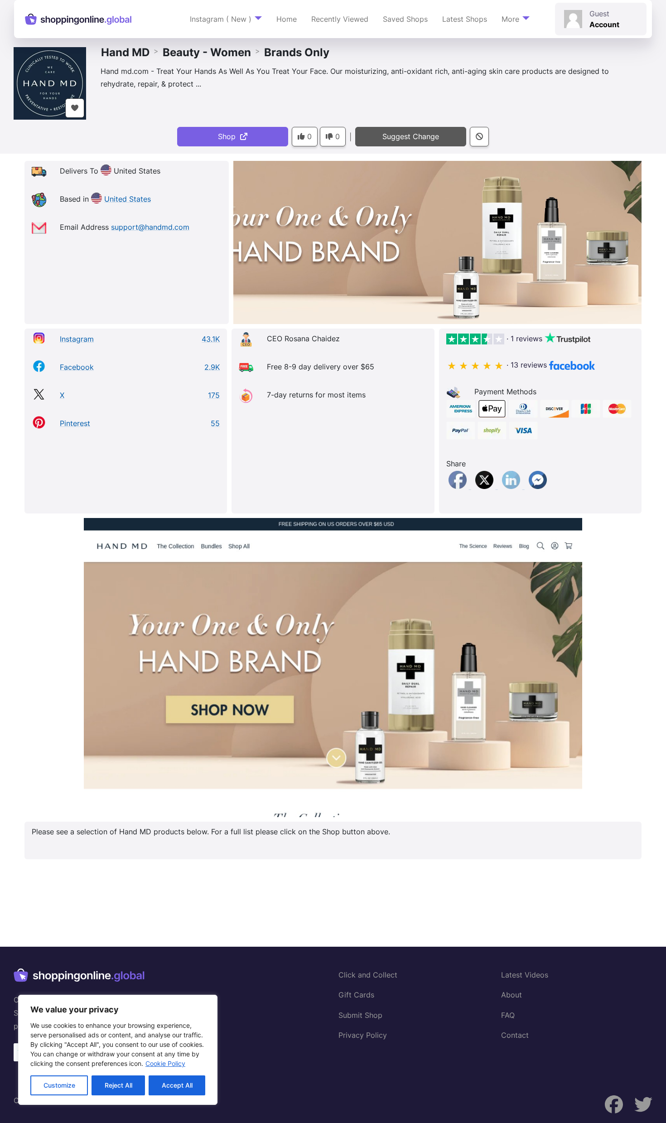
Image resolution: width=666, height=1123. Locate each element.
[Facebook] (458, 486)
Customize (59, 1085)
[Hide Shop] (479, 136)
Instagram (77, 339)
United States (127, 198)
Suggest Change (410, 136)
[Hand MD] (50, 82)
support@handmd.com (150, 227)
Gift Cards (356, 994)
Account (604, 24)
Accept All (177, 1085)
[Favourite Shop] (74, 108)
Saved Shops (405, 19)
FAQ (508, 1015)
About (511, 994)
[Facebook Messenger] (537, 486)
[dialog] (117, 1050)
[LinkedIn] (512, 486)
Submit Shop (360, 1015)
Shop (229, 136)
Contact (515, 1035)
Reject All (118, 1085)
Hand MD (125, 52)
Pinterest (75, 423)
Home (286, 19)
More (510, 19)
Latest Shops (464, 19)
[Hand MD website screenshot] (333, 667)
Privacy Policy (362, 1035)
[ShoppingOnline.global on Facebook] (643, 1105)
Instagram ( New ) (220, 19)
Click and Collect (367, 974)
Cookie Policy (165, 1063)
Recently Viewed (339, 19)
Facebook (77, 367)
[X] (485, 486)
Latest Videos (524, 974)
